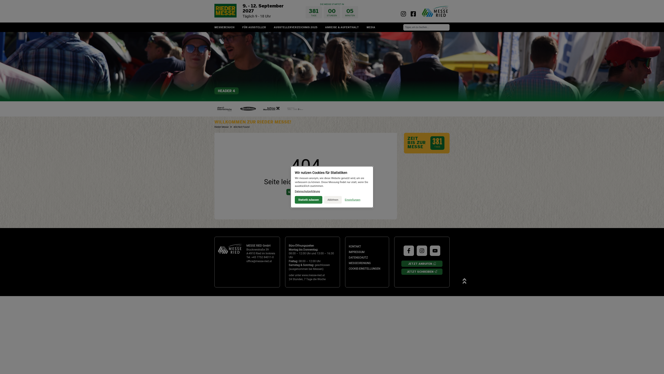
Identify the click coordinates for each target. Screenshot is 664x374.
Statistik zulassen (308, 199)
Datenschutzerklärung (307, 191)
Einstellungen (352, 199)
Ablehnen (333, 199)
